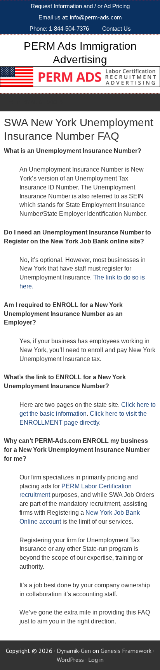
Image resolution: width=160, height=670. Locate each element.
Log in (96, 659)
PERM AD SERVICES (40, 102)
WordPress (70, 659)
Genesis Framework (126, 650)
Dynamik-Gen (74, 650)
